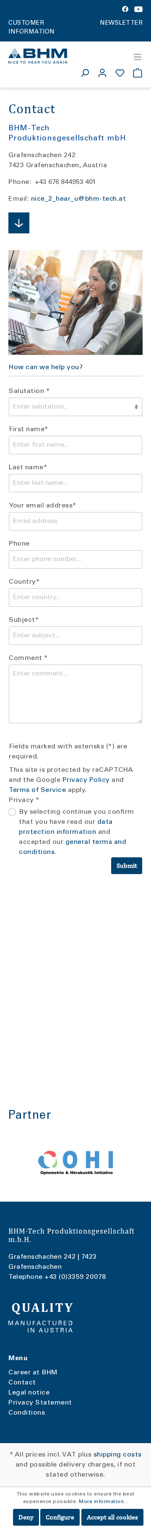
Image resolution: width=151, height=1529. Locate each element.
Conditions (26, 1413)
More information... (103, 1501)
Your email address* (42, 505)
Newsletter (121, 23)
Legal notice (28, 1392)
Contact (22, 1382)
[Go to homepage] (37, 56)
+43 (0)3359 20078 (75, 1277)
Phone (19, 544)
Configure (60, 1517)
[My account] (102, 72)
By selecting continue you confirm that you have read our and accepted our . (76, 832)
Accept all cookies (112, 1517)
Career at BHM (33, 1372)
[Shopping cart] (136, 72)
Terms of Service (37, 790)
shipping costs (118, 1454)
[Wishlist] (120, 72)
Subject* (24, 620)
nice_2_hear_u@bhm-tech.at (78, 199)
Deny (26, 1517)
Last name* (28, 467)
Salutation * (29, 391)
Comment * (28, 658)
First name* (28, 429)
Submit (127, 865)
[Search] (85, 72)
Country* (24, 582)
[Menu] (135, 57)
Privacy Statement (40, 1403)
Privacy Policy (86, 780)
